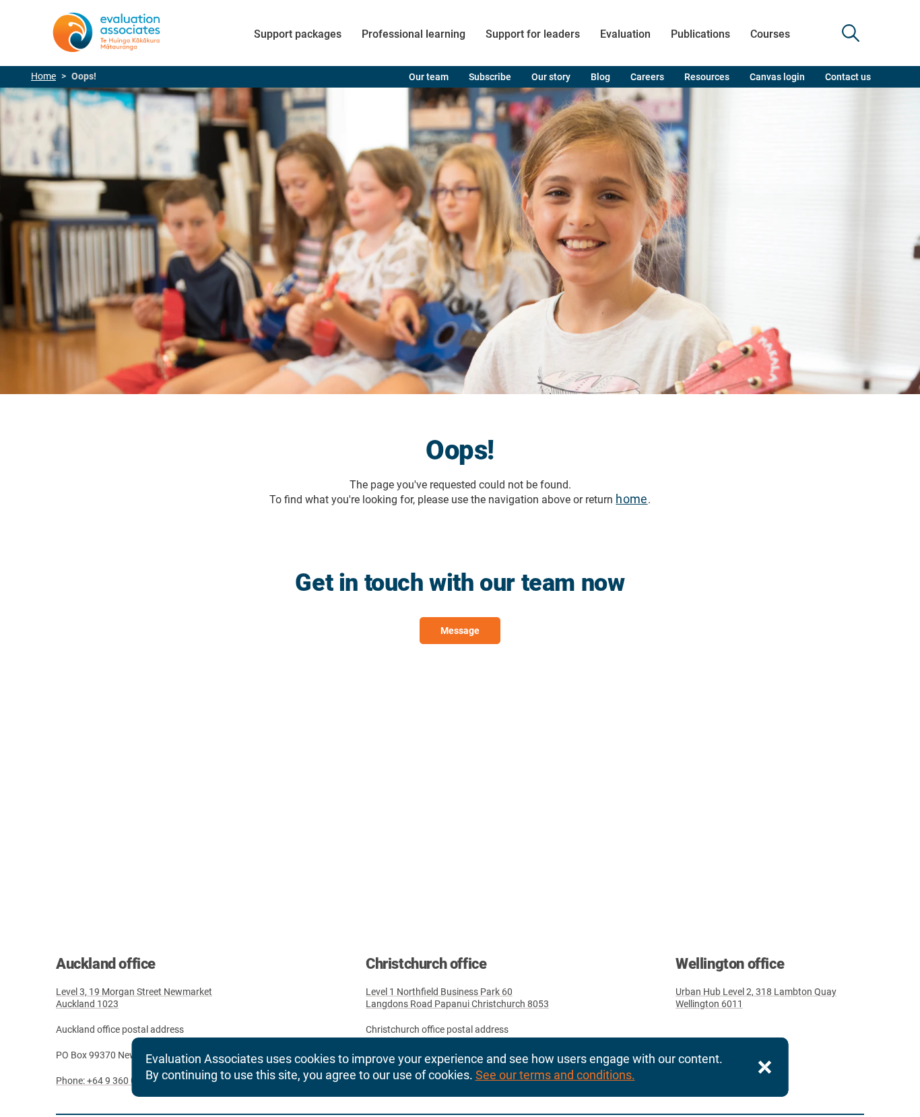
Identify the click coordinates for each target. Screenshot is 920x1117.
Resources (706, 76)
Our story (550, 76)
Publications (700, 34)
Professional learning (413, 34)
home (631, 499)
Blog (600, 76)
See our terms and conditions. (555, 1075)
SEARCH (850, 33)
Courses (770, 34)
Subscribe (490, 76)
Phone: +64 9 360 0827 (104, 1080)
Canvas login (777, 76)
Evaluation (625, 34)
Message (460, 630)
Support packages (297, 34)
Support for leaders (533, 34)
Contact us (848, 76)
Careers (647, 76)
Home (43, 76)
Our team (429, 76)
